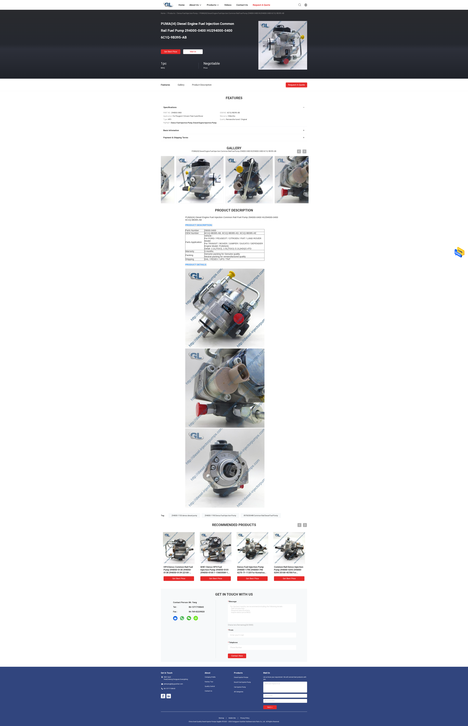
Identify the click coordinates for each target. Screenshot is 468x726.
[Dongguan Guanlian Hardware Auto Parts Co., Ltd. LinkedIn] (168, 696)
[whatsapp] (182, 618)
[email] (175, 618)
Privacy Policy (244, 718)
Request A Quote (296, 84)
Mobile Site (232, 718)
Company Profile (210, 677)
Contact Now (237, 656)
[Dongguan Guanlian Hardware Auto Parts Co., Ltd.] (168, 5)
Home (163, 13)
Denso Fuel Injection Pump (187, 13)
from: (231, 630)
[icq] (196, 618)
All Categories (238, 692)
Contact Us (208, 691)
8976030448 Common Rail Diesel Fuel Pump (261, 516)
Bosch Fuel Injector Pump (242, 682)
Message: (233, 601)
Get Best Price (170, 51)
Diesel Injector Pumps (241, 677)
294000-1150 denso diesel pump (184, 516)
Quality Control (210, 686)
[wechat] (189, 618)
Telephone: (233, 642)
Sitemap (221, 718)
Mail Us (193, 51)
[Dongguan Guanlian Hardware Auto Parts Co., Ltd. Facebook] (163, 696)
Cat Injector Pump (240, 687)
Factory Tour (209, 682)
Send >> (270, 707)
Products (171, 13)
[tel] (202, 618)
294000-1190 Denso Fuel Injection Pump (220, 516)
